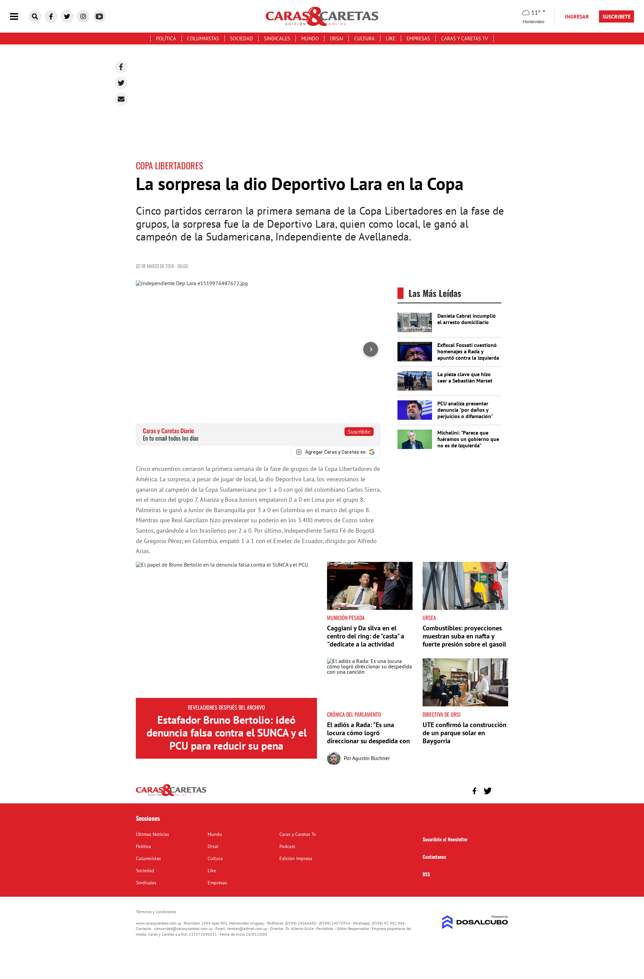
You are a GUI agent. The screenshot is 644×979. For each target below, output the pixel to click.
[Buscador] (35, 16)
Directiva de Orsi (442, 714)
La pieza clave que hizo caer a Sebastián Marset (464, 377)
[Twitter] (121, 83)
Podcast (287, 846)
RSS (426, 874)
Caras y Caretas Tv (464, 38)
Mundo (310, 38)
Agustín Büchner (371, 758)
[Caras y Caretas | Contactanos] (500, 790)
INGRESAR (577, 16)
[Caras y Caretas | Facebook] (51, 16)
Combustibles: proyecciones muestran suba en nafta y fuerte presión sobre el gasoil (464, 636)
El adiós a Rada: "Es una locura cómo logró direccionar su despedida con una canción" (368, 736)
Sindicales (277, 38)
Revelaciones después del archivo (226, 707)
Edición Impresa (295, 858)
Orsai (336, 38)
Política (166, 38)
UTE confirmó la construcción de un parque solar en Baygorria (464, 732)
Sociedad (241, 38)
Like (390, 38)
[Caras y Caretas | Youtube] (99, 16)
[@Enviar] (121, 99)
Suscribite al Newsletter (445, 839)
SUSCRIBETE (616, 16)
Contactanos (434, 856)
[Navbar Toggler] (19, 16)
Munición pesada (346, 618)
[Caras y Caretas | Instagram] (83, 16)
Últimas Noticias (152, 834)
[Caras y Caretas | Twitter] (67, 16)
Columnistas (203, 38)
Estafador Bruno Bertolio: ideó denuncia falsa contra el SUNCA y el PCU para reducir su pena (227, 733)
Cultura (364, 38)
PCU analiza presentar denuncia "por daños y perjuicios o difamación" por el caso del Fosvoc (465, 413)
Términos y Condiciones (156, 911)
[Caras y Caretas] (171, 795)
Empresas (418, 38)
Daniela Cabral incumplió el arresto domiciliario (466, 318)
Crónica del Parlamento (354, 714)
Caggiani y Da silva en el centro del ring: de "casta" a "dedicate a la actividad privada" (365, 640)
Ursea (429, 618)
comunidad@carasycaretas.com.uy (183, 928)
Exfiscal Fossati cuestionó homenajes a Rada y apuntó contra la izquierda (468, 351)
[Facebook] (121, 66)
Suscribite (359, 431)
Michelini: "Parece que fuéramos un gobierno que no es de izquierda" (468, 439)
